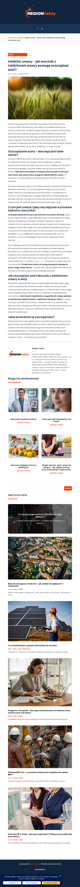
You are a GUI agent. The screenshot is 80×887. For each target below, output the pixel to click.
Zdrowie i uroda (23, 422)
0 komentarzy (23, 74)
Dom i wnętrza (24, 649)
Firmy (21, 589)
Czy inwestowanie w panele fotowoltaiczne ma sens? (33, 645)
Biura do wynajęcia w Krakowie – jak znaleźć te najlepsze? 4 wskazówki (35, 584)
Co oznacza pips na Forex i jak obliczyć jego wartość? (40, 515)
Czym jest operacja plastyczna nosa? (56, 420)
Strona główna (13, 38)
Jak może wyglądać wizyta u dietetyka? (23, 466)
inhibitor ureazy (39, 261)
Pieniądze (57, 521)
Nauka (21, 38)
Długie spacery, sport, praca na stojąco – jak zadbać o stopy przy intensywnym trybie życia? (56, 467)
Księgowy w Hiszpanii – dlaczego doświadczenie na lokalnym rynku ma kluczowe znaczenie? (39, 711)
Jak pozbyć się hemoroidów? (23, 419)
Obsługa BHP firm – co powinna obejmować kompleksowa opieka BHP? (38, 773)
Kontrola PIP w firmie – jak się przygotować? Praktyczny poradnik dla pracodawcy (40, 835)
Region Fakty (35, 521)
